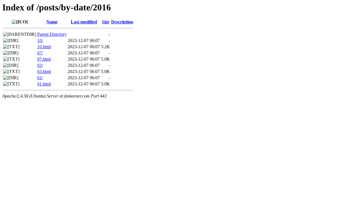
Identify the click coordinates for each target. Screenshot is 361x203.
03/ (40, 65)
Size (105, 21)
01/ (40, 77)
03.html (44, 71)
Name (52, 21)
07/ (40, 52)
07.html (44, 59)
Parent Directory (52, 34)
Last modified (84, 21)
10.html (44, 46)
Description (122, 21)
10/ (40, 40)
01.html (44, 83)
